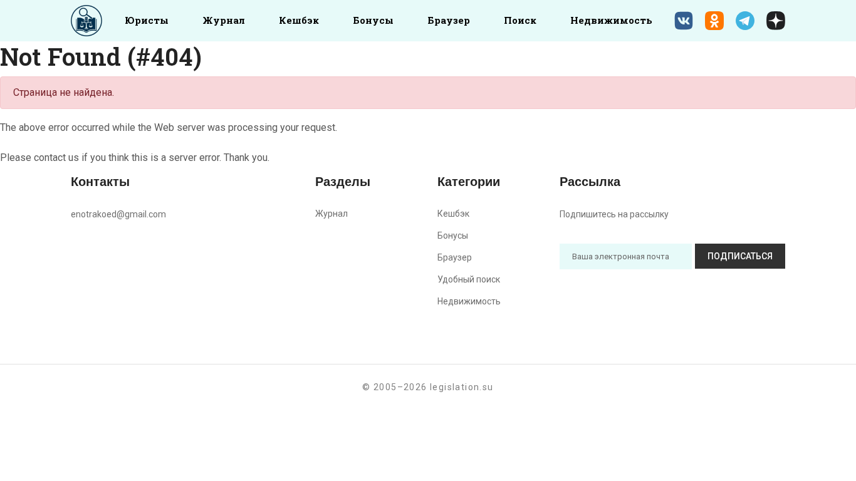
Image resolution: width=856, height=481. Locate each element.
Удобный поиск (468, 279)
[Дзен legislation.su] (775, 20)
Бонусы (373, 20)
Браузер (448, 20)
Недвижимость (611, 20)
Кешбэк (299, 20)
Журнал (223, 20)
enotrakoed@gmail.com (118, 214)
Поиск (520, 20)
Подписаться (740, 256)
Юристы (147, 20)
